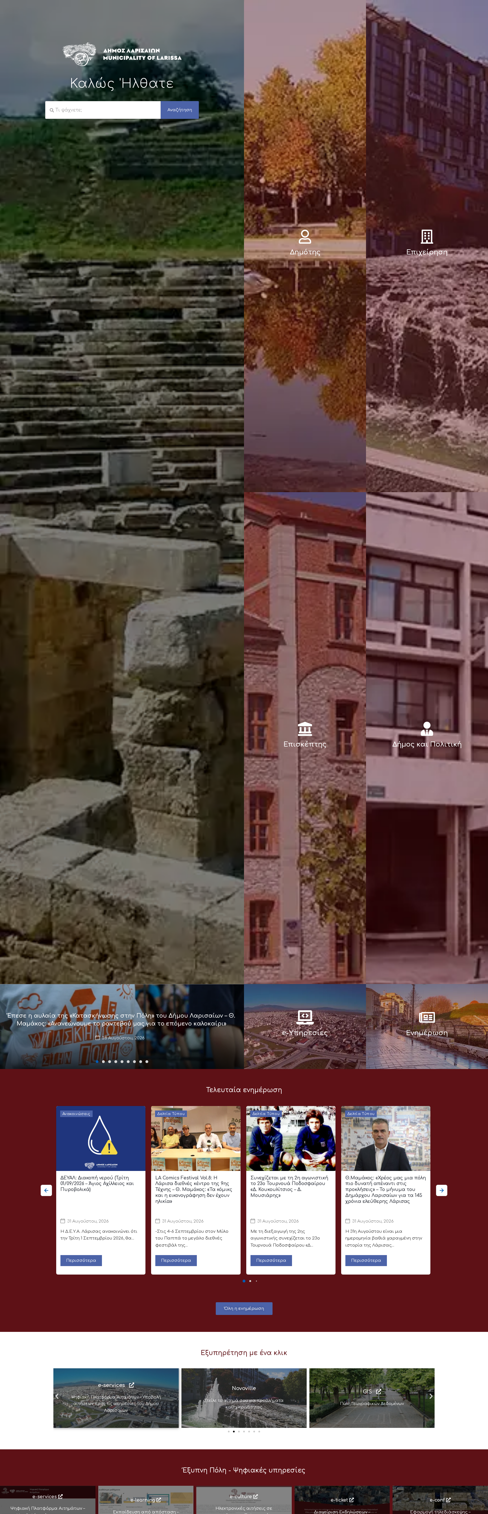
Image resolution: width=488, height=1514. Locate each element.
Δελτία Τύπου (171, 1114)
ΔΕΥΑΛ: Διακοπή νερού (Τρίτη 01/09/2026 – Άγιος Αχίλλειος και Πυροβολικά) (97, 1183)
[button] (97, 1061)
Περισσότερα (81, 1260)
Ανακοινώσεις (76, 1114)
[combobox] (103, 110)
